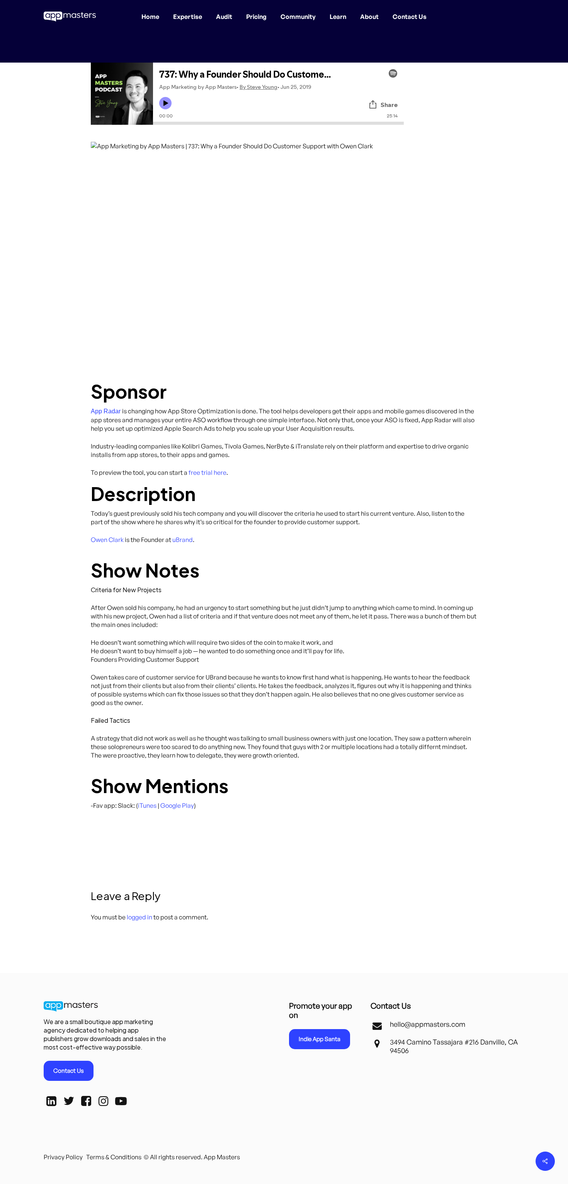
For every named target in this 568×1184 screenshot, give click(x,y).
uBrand (182, 540)
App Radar (106, 411)
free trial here (207, 472)
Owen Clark (107, 540)
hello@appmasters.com (427, 1024)
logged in (139, 917)
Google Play (177, 805)
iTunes (147, 805)
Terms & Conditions (113, 1157)
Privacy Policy (63, 1157)
